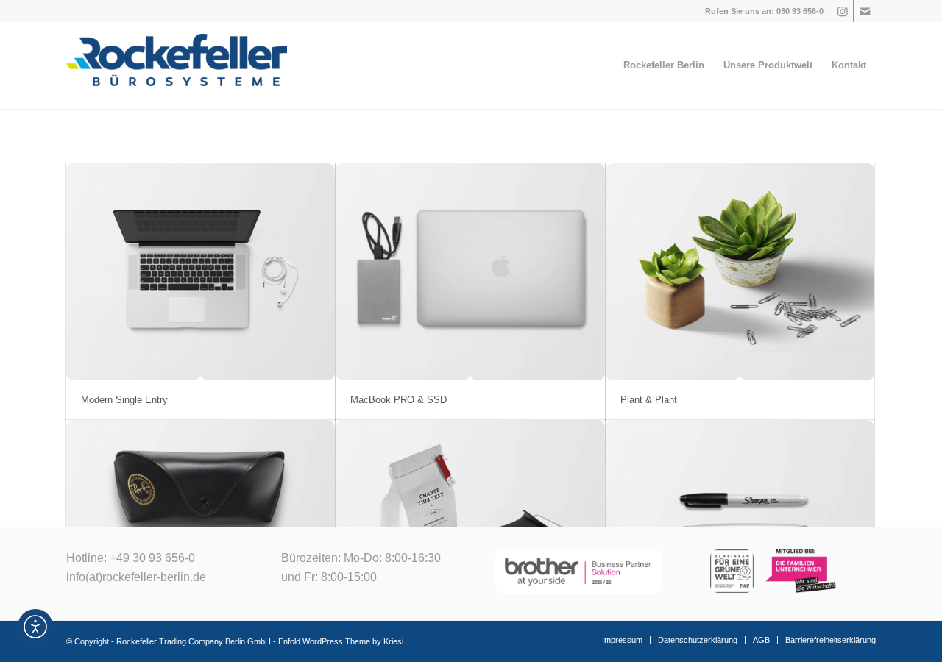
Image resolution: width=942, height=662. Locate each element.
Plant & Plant (648, 399)
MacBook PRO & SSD (398, 399)
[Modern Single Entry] (200, 271)
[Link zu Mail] (865, 11)
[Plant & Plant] (740, 271)
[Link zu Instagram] (842, 11)
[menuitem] (664, 65)
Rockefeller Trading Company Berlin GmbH (193, 641)
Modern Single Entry (124, 399)
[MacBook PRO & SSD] (470, 271)
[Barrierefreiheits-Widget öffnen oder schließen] (35, 626)
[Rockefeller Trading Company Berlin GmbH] (176, 65)
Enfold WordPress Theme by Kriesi (340, 641)
